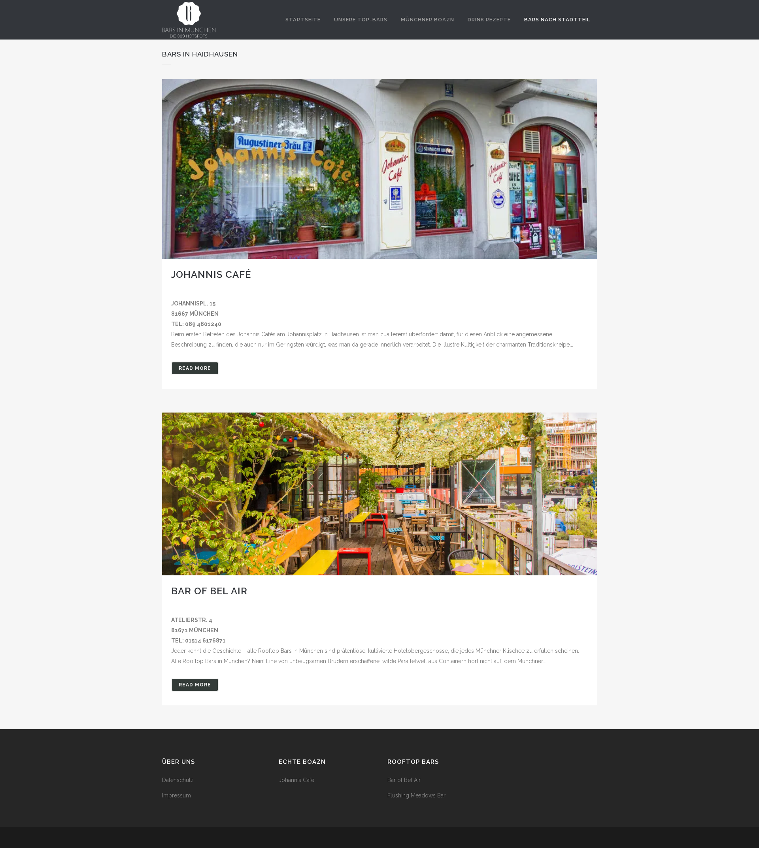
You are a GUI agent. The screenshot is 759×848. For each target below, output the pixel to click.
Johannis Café (211, 274)
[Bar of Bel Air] (379, 494)
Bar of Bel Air (209, 591)
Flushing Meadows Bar (416, 795)
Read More (195, 368)
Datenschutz (178, 780)
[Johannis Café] (379, 169)
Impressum (176, 795)
